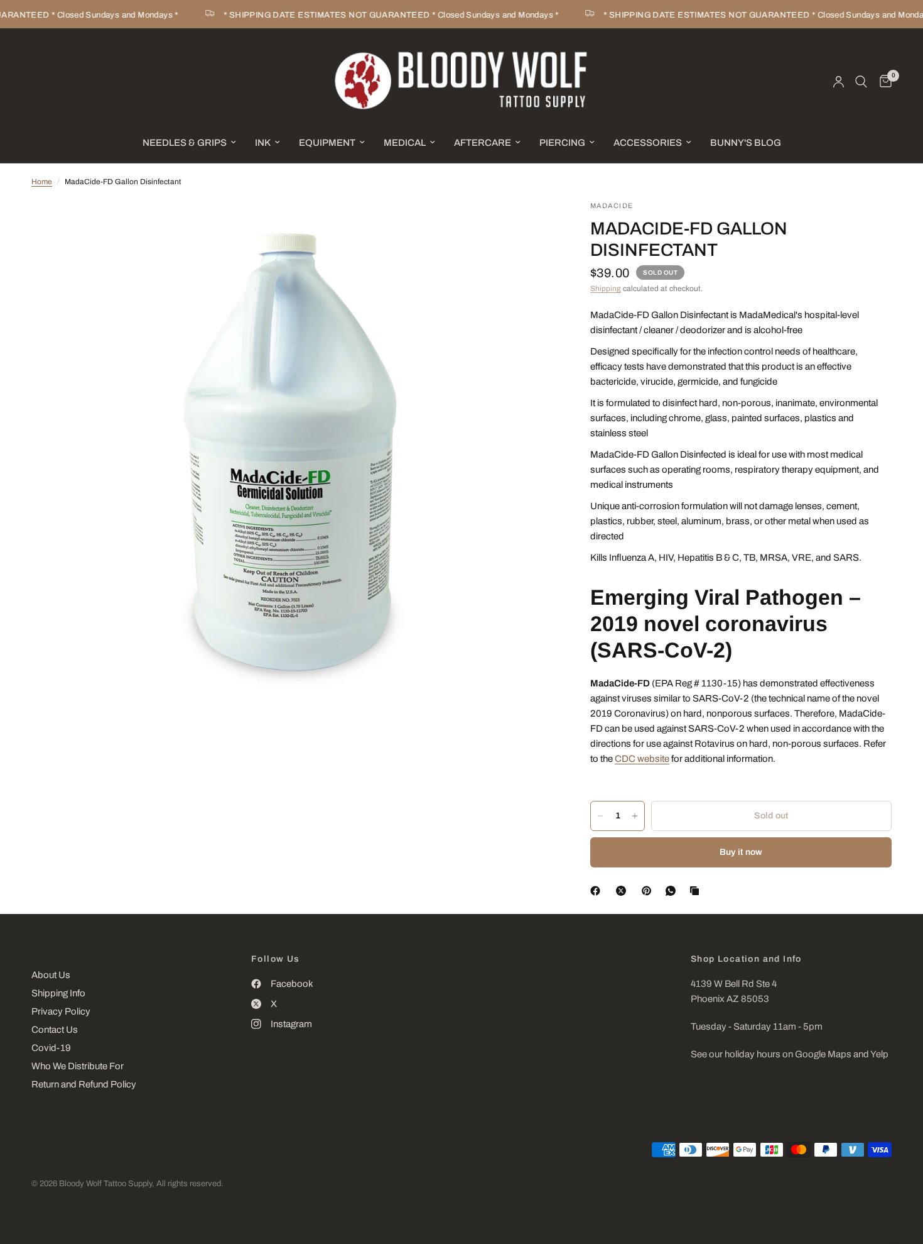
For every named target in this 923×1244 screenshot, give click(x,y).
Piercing (562, 143)
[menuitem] (189, 143)
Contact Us (54, 1030)
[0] (882, 82)
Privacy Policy (60, 1011)
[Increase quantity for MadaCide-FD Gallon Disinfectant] (634, 815)
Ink (263, 143)
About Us (50, 975)
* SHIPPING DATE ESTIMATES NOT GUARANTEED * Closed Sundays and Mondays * (379, 15)
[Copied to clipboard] (696, 890)
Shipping (605, 288)
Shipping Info (58, 993)
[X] (623, 890)
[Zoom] (526, 227)
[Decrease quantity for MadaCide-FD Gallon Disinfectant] (600, 815)
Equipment (327, 143)
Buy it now (741, 852)
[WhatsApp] (673, 890)
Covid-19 (51, 1048)
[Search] (861, 82)
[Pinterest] (649, 890)
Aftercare (482, 143)
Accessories (647, 143)
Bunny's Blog (745, 143)
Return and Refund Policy (83, 1084)
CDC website (642, 759)
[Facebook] (597, 890)
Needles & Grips (185, 143)
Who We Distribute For (77, 1066)
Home (41, 181)
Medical (405, 143)
